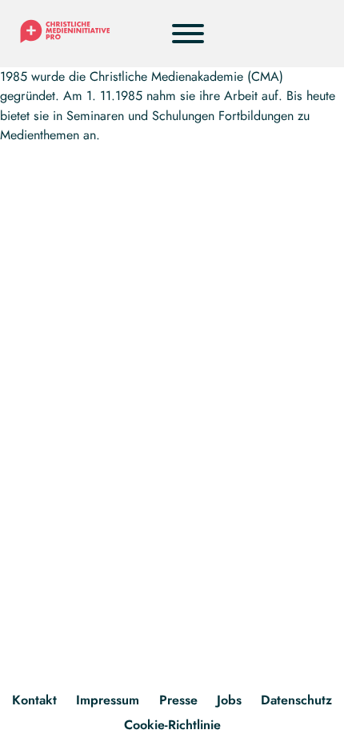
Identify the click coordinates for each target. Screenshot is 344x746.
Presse (178, 700)
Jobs (229, 700)
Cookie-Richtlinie (172, 725)
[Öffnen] (188, 33)
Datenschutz (296, 700)
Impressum (107, 700)
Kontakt (34, 700)
